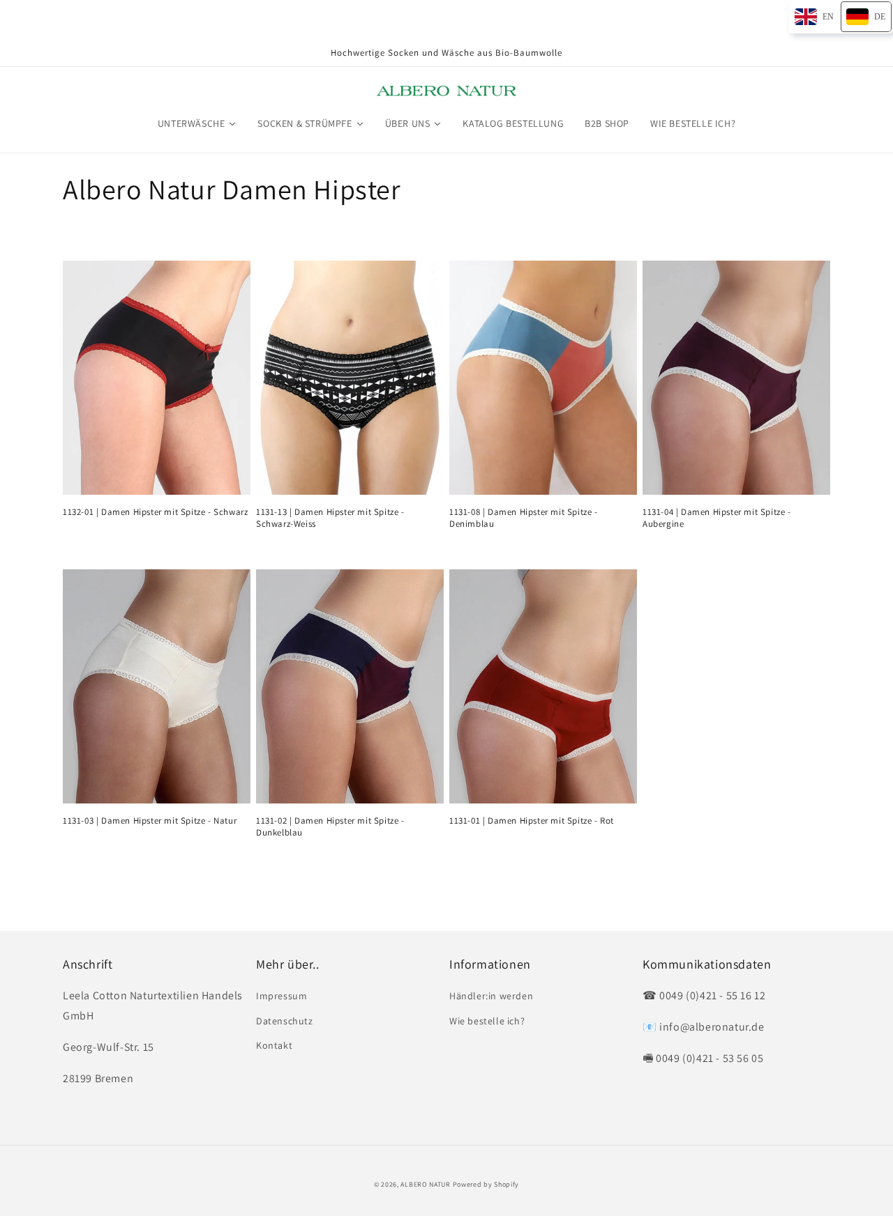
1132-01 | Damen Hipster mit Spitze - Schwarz (155, 512)
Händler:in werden (491, 996)
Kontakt (274, 1045)
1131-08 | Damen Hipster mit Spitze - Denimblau (523, 518)
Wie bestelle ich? (487, 1021)
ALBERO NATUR (425, 1184)
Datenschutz (284, 1021)
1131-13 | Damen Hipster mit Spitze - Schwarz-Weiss (330, 518)
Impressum (281, 996)
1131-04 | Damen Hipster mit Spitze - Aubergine (717, 518)
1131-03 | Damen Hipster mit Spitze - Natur (150, 820)
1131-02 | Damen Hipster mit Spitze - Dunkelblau (330, 826)
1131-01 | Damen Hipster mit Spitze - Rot (531, 820)
